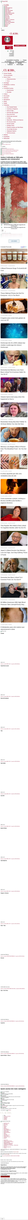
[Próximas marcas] (1, 28)
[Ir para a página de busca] (26, 47)
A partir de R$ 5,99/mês (10, 923)
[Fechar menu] (11, 141)
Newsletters (11, 153)
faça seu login (6, 1154)
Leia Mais (14, 241)
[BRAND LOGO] (9, 71)
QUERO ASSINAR (5, 1176)
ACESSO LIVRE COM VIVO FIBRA (13, 1155)
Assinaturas (11, 148)
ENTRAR (9, 46)
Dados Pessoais (14, 151)
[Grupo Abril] (4, 1)
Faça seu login (16, 1151)
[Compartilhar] (5, 231)
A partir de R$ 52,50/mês (12, 956)
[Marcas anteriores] (1, 2)
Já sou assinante (8, 75)
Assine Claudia (20, 45)
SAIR (10, 48)
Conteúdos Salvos (15, 150)
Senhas (9, 152)
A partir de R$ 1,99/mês (10, 728)
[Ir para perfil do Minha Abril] (14, 144)
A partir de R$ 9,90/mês (10, 696)
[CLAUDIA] (14, 35)
